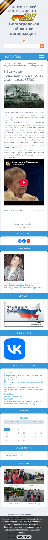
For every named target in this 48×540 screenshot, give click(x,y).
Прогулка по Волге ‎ (11, 396)
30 (24, 440)
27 (7, 440)
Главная (7, 64)
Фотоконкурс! (14, 486)
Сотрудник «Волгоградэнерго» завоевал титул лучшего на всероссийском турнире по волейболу (23, 388)
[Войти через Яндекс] (28, 241)
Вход (29, 227)
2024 (14, 64)
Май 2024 (24, 418)
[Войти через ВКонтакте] (24, 241)
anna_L (15, 210)
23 (24, 437)
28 (12, 440)
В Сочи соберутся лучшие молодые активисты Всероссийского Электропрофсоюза (22, 403)
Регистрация (21, 227)
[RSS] (24, 42)
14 (12, 433)
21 (12, 437)
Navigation (12, 57)
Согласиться (24, 537)
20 (7, 437)
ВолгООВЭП (34, 486)
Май (19, 64)
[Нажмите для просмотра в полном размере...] (24, 110)
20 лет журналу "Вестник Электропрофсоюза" (22, 382)
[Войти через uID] (20, 241)
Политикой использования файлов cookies (21, 527)
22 (18, 437)
